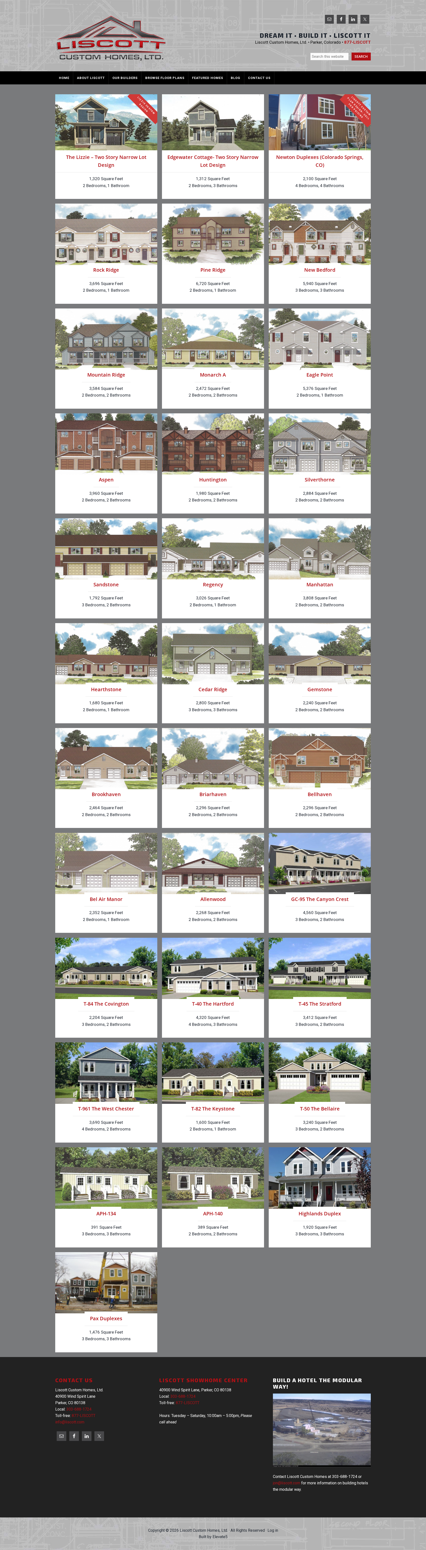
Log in (272, 1530)
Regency (213, 584)
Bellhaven (320, 794)
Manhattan (319, 584)
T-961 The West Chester (106, 1108)
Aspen (106, 479)
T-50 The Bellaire (320, 1108)
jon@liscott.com (286, 1483)
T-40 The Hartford (213, 1003)
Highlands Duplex (320, 1213)
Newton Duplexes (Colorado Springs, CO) (319, 161)
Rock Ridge (106, 270)
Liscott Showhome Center (203, 1380)
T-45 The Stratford (320, 1003)
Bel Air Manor (106, 899)
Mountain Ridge (106, 374)
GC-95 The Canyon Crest (320, 899)
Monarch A (213, 374)
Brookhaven (106, 794)
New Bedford (319, 270)
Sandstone (106, 584)
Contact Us (74, 1380)
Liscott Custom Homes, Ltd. (110, 38)
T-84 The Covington (106, 1003)
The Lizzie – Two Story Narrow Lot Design (106, 161)
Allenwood (213, 899)
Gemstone (319, 689)
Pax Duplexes (106, 1318)
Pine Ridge (213, 270)
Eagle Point (319, 374)
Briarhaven (213, 794)
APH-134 (106, 1213)
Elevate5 (220, 1536)
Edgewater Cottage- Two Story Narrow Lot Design (212, 161)
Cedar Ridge (212, 689)
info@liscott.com (69, 1422)
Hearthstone (106, 689)
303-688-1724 (78, 1409)
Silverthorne (320, 479)
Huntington (213, 479)
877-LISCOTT (83, 1415)
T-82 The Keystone (213, 1108)
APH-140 (213, 1213)
